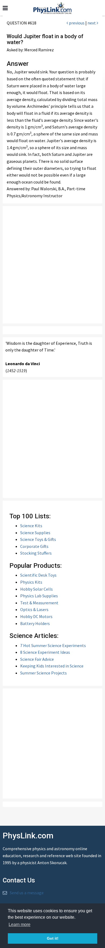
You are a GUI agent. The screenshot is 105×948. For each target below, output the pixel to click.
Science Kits (31, 525)
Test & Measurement (39, 602)
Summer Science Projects (43, 673)
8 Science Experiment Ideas (45, 652)
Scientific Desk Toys (38, 575)
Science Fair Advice (37, 659)
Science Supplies (35, 532)
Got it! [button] (52, 938)
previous (76, 23)
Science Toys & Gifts (38, 539)
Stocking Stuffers (36, 553)
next (92, 23)
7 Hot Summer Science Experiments (53, 645)
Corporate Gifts (34, 546)
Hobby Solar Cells (36, 589)
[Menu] (5, 8)
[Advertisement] (52, 264)
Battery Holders (35, 623)
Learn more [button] (19, 924)
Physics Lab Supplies (39, 595)
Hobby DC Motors (36, 616)
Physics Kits (31, 582)
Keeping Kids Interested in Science (51, 666)
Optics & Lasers (34, 609)
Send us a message (27, 892)
